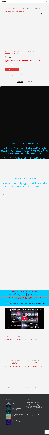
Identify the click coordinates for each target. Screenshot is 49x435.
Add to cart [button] (14, 363)
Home (6, 8)
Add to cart (12, 69)
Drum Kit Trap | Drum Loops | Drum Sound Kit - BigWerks (22, 74)
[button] (41, 13)
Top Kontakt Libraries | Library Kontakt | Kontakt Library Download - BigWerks (24, 8)
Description (20, 81)
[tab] (20, 81)
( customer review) (14, 53)
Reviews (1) (29, 81)
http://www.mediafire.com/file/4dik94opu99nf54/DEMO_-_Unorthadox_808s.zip (27, 301)
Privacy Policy (28, 418)
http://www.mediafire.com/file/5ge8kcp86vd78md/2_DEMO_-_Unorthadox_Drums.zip (27, 303)
